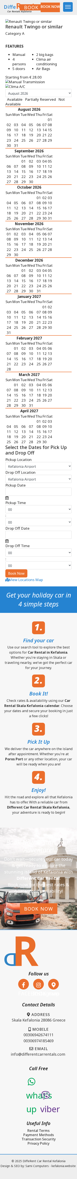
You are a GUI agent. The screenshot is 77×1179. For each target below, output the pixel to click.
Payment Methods (38, 1134)
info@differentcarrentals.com (38, 1054)
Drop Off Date (17, 528)
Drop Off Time (17, 546)
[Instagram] (38, 984)
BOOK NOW (38, 7)
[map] (53, 984)
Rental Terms (38, 1130)
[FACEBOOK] (23, 984)
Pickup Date (15, 485)
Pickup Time (15, 502)
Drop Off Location (20, 472)
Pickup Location (18, 459)
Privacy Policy (38, 1143)
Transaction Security (39, 1139)
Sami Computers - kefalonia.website (50, 1166)
